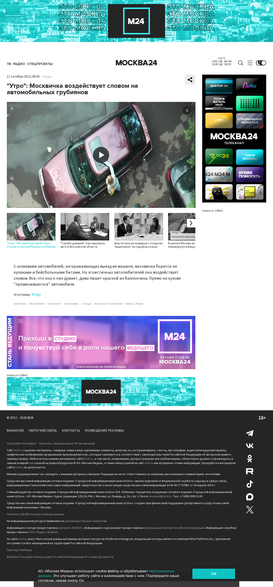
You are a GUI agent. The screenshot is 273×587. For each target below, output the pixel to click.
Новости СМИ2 (17, 375)
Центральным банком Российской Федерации (174, 528)
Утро (36, 295)
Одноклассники (249, 458)
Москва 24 (136, 63)
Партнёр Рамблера (19, 550)
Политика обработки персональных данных (35, 514)
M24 (30, 417)
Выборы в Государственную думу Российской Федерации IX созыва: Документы (60, 557)
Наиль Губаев (134, 303)
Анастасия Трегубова (108, 303)
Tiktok (249, 484)
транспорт (54, 303)
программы (71, 303)
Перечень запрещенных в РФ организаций (67, 443)
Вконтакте (249, 445)
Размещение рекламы (104, 430)
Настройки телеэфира (21, 443)
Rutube (249, 471)
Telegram (249, 433)
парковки (20, 303)
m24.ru (18, 450)
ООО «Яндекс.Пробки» (43, 532)
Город (46, 77)
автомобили (37, 303)
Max (249, 497)
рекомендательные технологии (86, 521)
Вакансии (15, 430)
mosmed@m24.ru (160, 496)
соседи (86, 303)
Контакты (71, 430)
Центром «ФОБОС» (70, 528)
